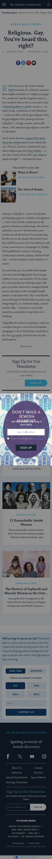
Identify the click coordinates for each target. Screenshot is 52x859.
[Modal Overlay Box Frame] (26, 429)
